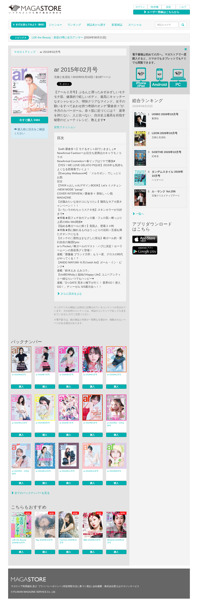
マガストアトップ (25, 51)
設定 (168, 7)
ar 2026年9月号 (19, 374)
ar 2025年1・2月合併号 (20, 472)
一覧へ (139, 213)
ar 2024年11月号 (67, 471)
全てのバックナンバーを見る (32, 492)
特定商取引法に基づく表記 (77, 586)
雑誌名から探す (96, 24)
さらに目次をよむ (71, 293)
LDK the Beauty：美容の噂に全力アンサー (57, 37)
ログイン (140, 7)
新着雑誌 (117, 24)
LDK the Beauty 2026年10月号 (19, 541)
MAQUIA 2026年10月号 (115, 541)
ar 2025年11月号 (19, 423)
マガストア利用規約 (21, 586)
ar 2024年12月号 (43, 471)
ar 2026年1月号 (114, 374)
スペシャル (135, 24)
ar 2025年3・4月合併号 (115, 424)
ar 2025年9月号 (43, 423)
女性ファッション (65, 127)
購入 (21, 386)
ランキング (74, 24)
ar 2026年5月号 (66, 374)
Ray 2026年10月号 (44, 540)
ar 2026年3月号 (90, 374)
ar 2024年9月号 (114, 471)
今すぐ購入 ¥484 (29, 120)
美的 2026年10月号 (92, 540)
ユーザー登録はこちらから (162, 12)
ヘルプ (182, 7)
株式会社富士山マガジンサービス (121, 586)
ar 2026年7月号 (43, 374)
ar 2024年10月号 (90, 471)
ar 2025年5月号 (90, 423)
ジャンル (54, 24)
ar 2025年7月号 (66, 423)
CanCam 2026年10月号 (68, 541)
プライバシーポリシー (49, 586)
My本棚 (154, 7)
